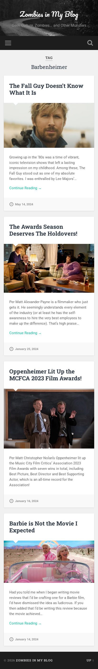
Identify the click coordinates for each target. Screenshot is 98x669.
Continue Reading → (25, 188)
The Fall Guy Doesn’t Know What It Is (46, 89)
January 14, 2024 (26, 639)
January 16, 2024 (26, 501)
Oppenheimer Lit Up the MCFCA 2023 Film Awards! (45, 375)
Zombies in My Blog (49, 14)
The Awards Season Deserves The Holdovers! (43, 230)
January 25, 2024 (26, 349)
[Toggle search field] (90, 43)
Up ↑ (90, 660)
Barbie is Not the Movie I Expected (43, 527)
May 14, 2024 (24, 204)
